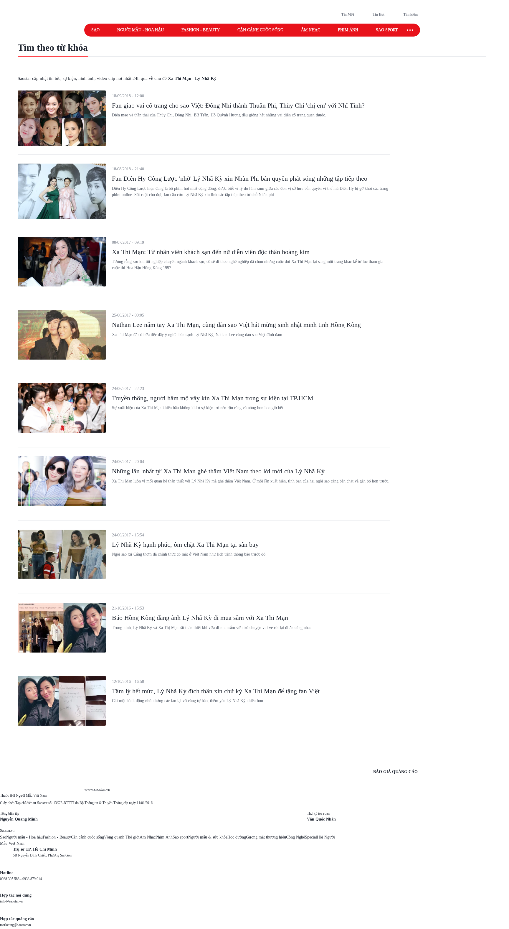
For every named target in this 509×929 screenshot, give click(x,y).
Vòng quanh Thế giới (122, 837)
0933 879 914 (32, 879)
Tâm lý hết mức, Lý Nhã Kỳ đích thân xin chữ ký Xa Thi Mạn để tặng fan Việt (216, 691)
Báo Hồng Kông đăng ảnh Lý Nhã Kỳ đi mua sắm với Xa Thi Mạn (200, 617)
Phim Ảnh (164, 837)
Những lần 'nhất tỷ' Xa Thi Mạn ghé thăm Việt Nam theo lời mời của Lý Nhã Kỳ (218, 471)
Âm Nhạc (148, 837)
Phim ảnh (348, 30)
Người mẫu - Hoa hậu (140, 30)
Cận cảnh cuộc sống (260, 30)
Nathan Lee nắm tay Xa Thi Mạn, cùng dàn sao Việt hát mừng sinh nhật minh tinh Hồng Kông (236, 324)
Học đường (236, 837)
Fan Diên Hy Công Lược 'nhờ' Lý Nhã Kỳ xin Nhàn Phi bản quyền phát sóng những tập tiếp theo (239, 178)
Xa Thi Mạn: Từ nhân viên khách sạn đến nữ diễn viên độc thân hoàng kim (211, 252)
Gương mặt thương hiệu (266, 837)
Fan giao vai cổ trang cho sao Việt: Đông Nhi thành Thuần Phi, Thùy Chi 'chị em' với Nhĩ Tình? (238, 105)
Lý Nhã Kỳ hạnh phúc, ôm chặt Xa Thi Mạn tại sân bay (185, 544)
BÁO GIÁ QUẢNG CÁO (395, 772)
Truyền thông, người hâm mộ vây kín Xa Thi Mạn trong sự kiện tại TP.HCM (212, 398)
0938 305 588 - (11, 879)
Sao (95, 30)
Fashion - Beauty (200, 30)
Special (311, 837)
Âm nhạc (310, 30)
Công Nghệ (295, 837)
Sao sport (387, 30)
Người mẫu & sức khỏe (207, 837)
